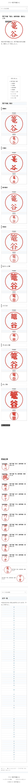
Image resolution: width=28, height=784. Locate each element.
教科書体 (14, 87)
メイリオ (14, 93)
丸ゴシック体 (15, 91)
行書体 (13, 85)
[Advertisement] (14, 61)
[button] (26, 8)
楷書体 (13, 83)
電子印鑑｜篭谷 (14, 81)
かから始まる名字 (6, 425)
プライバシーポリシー (21, 779)
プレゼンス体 (15, 95)
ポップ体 (14, 97)
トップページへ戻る (7, 779)
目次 (12, 78)
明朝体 (13, 89)
